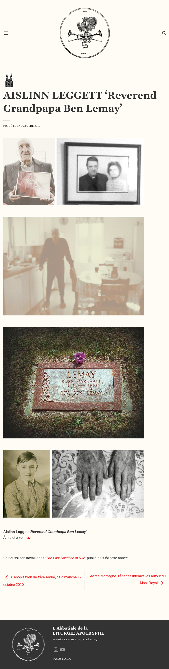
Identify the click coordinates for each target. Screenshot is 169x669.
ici (27, 537)
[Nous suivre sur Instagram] (56, 650)
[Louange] (8, 80)
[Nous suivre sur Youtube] (62, 650)
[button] (6, 33)
